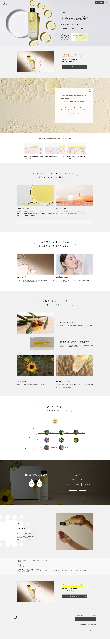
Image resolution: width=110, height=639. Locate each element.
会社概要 (78, 615)
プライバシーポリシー (85, 615)
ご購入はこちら (74, 67)
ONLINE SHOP (99, 2)
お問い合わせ (93, 615)
